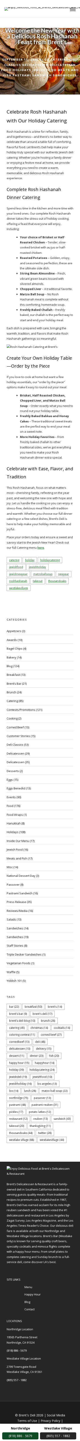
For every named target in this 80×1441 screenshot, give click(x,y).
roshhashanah (18, 581)
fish (54, 1056)
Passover (13, 885)
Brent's (55, 1007)
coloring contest (22, 1035)
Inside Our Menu (18, 841)
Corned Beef (15, 727)
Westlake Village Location (24, 1358)
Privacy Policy (50, 1421)
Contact (29, 1309)
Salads (11, 919)
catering (14, 560)
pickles (16, 1112)
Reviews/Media (17, 911)
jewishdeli (18, 1077)
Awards (12, 640)
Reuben (40, 1119)
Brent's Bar (18, 1014)
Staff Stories (15, 946)
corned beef (51, 1035)
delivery (43, 1049)
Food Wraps (15, 815)
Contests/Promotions (21, 710)
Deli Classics (15, 745)
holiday (29, 560)
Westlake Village (21, 1140)
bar (14, 1007)
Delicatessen (35, 65)
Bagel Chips (14, 649)
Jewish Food (44, 70)
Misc (10, 867)
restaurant (18, 1119)
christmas (39, 1028)
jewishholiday (37, 567)
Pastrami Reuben (45, 1105)
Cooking (12, 718)
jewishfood (16, 567)
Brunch (11, 692)
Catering (60, 59)
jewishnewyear (18, 574)
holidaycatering (50, 560)
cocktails (62, 1028)
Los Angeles (47, 1084)
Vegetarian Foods (18, 963)
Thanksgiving (40, 1126)
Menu (28, 1287)
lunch (30, 1091)
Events (11, 797)
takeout (37, 581)
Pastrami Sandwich (32, 75)
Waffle (11, 972)
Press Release (16, 902)
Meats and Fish (17, 858)
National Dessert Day (21, 876)
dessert (16, 1056)
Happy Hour (19, 1063)
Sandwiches (65, 75)
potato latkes (40, 1112)
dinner (36, 1056)
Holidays (22, 70)
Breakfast (13, 675)
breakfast (33, 1007)
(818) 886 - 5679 (17, 1350)
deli (40, 1042)
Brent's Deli (42, 1014)
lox (13, 1091)
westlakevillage (18, 588)
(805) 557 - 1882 (17, 1380)
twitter (45, 1133)
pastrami (17, 1105)
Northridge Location (20, 1329)
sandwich (62, 1119)
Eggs (10, 780)
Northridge (18, 1098)
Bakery (11, 657)
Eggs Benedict (16, 788)
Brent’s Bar (14, 684)
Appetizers (14, 631)
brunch (48, 1021)
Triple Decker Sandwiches (24, 954)
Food (6, 70)
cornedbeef (19, 1042)
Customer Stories (18, 736)
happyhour (44, 1063)
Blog (45, 59)
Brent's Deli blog (22, 1021)
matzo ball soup (55, 1091)
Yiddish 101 (14, 981)
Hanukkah (14, 823)
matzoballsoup (42, 574)
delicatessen (19, 1049)
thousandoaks (57, 581)
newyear (63, 574)
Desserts (13, 771)
